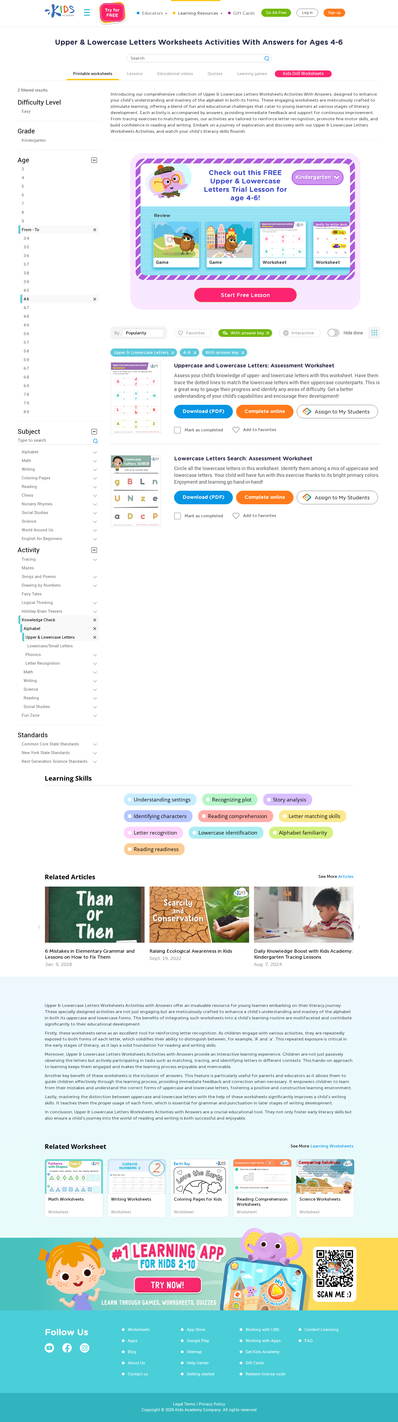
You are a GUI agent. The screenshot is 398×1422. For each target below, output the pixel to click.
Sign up (334, 12)
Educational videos (175, 73)
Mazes (28, 567)
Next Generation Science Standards (54, 761)
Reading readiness (156, 849)
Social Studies (35, 512)
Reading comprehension (237, 816)
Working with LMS (262, 1329)
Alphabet (30, 451)
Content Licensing (322, 1329)
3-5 (26, 247)
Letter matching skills (314, 816)
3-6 (26, 255)
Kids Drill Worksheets (303, 73)
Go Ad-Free (276, 12)
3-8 (26, 273)
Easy (26, 111)
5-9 (26, 359)
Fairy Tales (32, 593)
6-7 (26, 368)
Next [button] (358, 927)
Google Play (198, 1340)
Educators (152, 13)
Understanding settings (162, 799)
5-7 (26, 342)
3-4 (26, 238)
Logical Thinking (37, 602)
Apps (133, 1340)
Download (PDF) (203, 411)
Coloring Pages (36, 477)
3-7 (26, 264)
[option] (95, 927)
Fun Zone (31, 715)
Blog (132, 1351)
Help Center (198, 1362)
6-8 (26, 377)
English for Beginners (42, 538)
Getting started (200, 1373)
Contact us (138, 1373)
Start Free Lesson (245, 295)
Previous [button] (40, 927)
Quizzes (215, 73)
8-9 (26, 411)
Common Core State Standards (50, 743)
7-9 (26, 403)
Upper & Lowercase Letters (50, 637)
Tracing (29, 559)
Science (29, 521)
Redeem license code (265, 1373)
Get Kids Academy (263, 1351)
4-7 (26, 307)
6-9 (26, 385)
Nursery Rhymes (37, 503)
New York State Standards (46, 752)
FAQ (308, 1340)
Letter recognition (155, 832)
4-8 (26, 316)
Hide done (353, 333)
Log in (307, 12)
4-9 (26, 325)
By (116, 332)
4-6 (26, 299)
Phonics (33, 654)
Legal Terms (184, 1404)
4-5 (26, 290)
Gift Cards (243, 13)
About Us (136, 1362)
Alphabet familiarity (303, 832)
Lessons (135, 73)
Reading (29, 486)
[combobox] (143, 333)
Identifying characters (160, 816)
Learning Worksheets (331, 1146)
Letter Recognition (42, 663)
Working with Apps (263, 1340)
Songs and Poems (39, 576)
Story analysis (289, 799)
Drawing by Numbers (41, 585)
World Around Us (37, 529)
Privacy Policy (212, 1404)
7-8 (26, 394)
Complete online (264, 411)
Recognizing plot (232, 799)
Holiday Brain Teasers (42, 611)
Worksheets (139, 1329)
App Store (196, 1329)
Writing (28, 469)
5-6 (26, 333)
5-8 (26, 351)
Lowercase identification (227, 832)
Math (26, 460)
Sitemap (194, 1351)
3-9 (26, 281)
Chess (27, 495)
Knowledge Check (38, 619)
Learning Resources (197, 13)
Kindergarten (34, 140)
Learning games (252, 73)
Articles (345, 876)
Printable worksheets (92, 73)
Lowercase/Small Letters (50, 645)
